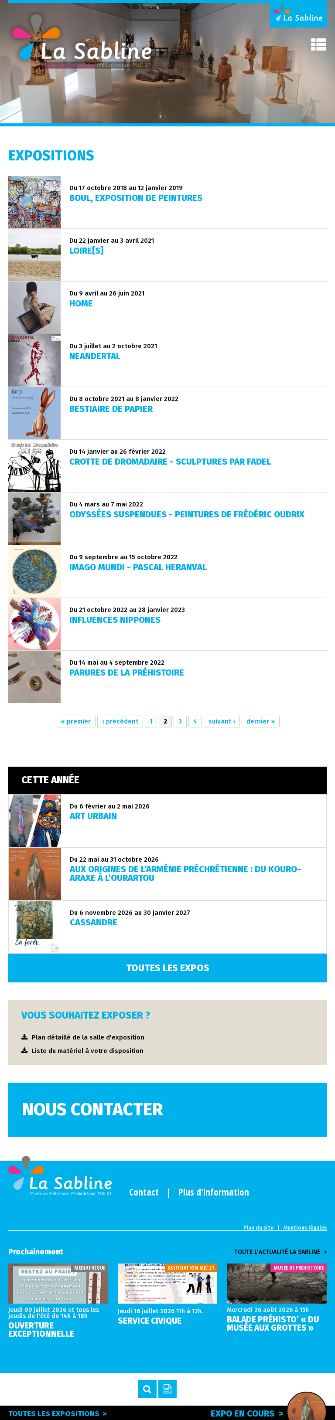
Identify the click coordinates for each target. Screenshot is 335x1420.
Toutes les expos (167, 968)
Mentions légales (305, 1227)
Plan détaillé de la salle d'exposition (88, 1037)
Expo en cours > (247, 1413)
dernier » (260, 721)
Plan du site (258, 1227)
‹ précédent (120, 721)
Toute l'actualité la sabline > (280, 1252)
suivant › (222, 721)
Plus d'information (213, 1191)
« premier (76, 721)
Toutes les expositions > (57, 1413)
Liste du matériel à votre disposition (88, 1051)
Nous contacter (92, 1109)
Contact (144, 1191)
